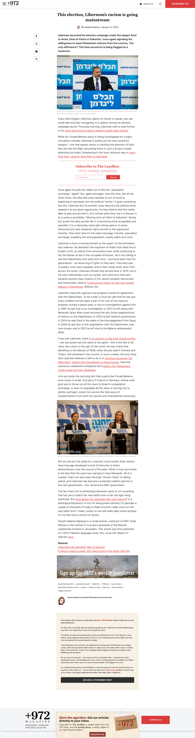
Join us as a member (114, 670)
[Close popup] (137, 714)
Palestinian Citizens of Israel (68, 587)
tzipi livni (106, 587)
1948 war (105, 584)
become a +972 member (103, 620)
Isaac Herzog (116, 584)
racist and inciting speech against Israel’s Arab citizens (96, 130)
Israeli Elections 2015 (66, 584)
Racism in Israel (94, 587)
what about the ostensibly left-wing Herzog (100, 499)
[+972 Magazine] (13, 5)
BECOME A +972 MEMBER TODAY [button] (97, 680)
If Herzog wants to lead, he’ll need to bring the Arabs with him (94, 551)
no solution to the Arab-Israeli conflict (114, 338)
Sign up (113, 177)
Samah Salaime (92, 27)
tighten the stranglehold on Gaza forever (95, 362)
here (70, 536)
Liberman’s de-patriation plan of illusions (81, 547)
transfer (83, 587)
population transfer (83, 584)
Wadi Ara (95, 584)
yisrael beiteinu (117, 587)
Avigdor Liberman (64, 591)
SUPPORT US (180, 4)
